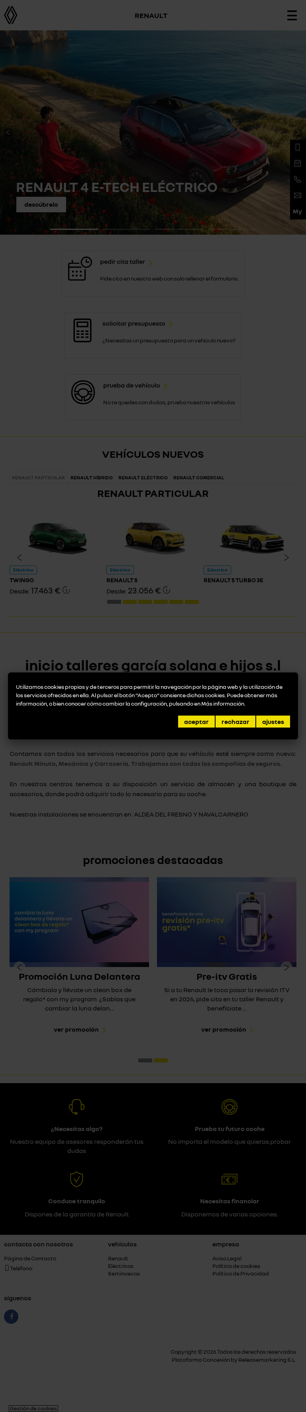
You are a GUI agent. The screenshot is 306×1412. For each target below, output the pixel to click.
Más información (222, 703)
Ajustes (273, 722)
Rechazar (235, 722)
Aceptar (196, 722)
